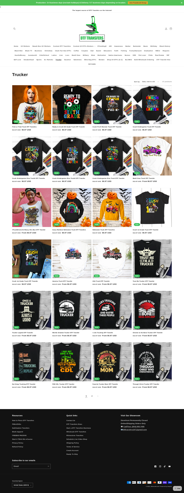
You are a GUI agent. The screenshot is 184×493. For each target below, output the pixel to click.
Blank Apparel (17, 432)
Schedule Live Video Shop (76, 439)
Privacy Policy (17, 443)
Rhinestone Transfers (74, 435)
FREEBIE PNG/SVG (19, 435)
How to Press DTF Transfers (23, 420)
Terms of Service (73, 447)
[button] (14, 28)
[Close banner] (181, 2)
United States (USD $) (21, 485)
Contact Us (70, 420)
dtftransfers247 (155, 486)
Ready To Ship (72, 454)
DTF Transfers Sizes (74, 424)
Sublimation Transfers (20, 428)
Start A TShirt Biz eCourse (22, 439)
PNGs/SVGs (16, 424)
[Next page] (97, 396)
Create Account (72, 450)
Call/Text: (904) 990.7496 (133, 426)
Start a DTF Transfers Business (78, 428)
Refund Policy (17, 447)
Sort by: (137, 82)
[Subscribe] (48, 466)
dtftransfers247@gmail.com (135, 430)
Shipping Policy (72, 443)
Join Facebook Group (137, 3)
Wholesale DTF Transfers (76, 432)
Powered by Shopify (166, 486)
